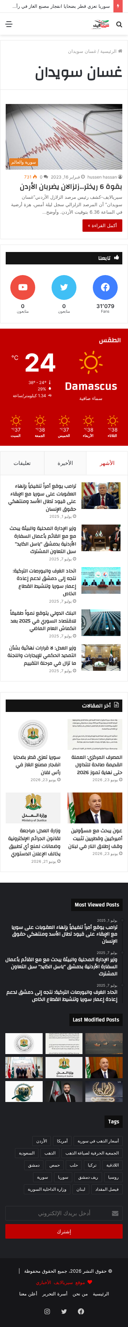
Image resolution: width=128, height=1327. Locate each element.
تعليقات (22, 463)
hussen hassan (102, 177)
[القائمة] (8, 26)
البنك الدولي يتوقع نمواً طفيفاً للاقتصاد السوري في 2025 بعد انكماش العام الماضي (43, 621)
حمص (54, 1165)
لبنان (80, 1189)
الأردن (41, 1141)
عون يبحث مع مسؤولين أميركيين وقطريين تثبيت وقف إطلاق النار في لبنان (95, 838)
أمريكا (62, 1141)
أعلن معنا (28, 1293)
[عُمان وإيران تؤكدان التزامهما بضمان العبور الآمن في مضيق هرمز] (104, 1043)
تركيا (92, 1165)
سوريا (63, 1177)
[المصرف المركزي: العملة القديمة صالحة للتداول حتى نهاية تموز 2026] (95, 734)
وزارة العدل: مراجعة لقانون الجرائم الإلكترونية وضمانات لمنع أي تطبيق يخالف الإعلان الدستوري (34, 842)
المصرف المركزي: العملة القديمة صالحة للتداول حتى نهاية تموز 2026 (96, 765)
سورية (42, 1177)
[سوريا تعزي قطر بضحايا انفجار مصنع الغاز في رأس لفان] (33, 734)
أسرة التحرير (55, 1293)
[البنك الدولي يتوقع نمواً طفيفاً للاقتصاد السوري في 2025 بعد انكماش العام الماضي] (101, 622)
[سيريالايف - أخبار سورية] (101, 24)
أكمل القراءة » (102, 225)
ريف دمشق (88, 1177)
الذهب (49, 1153)
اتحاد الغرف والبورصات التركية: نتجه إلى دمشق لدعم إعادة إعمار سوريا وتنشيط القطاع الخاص (44, 582)
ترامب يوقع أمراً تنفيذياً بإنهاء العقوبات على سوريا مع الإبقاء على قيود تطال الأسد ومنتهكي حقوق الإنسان (42, 498)
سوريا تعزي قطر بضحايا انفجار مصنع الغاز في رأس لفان (36, 765)
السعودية (26, 1153)
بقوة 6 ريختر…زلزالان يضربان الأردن (71, 186)
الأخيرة (65, 463)
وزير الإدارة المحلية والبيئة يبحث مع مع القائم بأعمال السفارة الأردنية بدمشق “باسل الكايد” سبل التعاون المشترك (43, 540)
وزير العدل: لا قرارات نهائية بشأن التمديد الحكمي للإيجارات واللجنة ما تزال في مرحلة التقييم (41, 655)
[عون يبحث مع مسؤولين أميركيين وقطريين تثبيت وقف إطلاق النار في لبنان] (95, 808)
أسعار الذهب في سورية (98, 1141)
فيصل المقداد (107, 1189)
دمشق (33, 1165)
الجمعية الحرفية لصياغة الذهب (92, 1153)
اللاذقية (112, 1165)
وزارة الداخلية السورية (47, 1189)
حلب (74, 1165)
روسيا (113, 1177)
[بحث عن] (119, 26)
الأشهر (107, 463)
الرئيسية (109, 51)
